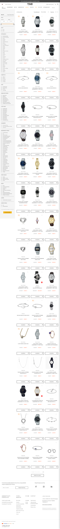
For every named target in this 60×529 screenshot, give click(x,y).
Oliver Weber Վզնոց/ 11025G (23, 343)
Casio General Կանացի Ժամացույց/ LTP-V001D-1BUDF (37, 202)
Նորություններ (33, 505)
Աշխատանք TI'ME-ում (20, 510)
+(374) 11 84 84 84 (46, 496)
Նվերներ (27, 7)
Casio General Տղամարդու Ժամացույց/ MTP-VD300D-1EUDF (52, 202)
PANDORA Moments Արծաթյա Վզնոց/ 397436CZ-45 (23, 430)
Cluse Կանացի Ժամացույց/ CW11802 (37, 174)
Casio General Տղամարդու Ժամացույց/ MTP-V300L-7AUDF (23, 145)
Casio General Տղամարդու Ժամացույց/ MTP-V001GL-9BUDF (52, 231)
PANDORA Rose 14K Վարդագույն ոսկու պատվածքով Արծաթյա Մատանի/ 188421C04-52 (23, 458)
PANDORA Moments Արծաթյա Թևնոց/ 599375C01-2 (51, 401)
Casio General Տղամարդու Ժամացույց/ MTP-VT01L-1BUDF (23, 401)
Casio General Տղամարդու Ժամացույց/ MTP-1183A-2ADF (37, 89)
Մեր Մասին (18, 500)
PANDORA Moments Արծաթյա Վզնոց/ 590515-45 (23, 373)
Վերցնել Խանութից (19, 508)
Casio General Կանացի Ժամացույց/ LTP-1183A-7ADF (23, 288)
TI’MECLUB (18, 512)
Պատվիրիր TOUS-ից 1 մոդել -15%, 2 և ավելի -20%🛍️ (30, 1)
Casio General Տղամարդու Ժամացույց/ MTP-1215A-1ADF (51, 316)
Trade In (17, 514)
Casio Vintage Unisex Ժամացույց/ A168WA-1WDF (37, 259)
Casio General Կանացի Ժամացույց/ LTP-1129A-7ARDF (23, 60)
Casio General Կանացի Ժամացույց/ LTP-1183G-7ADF (51, 259)
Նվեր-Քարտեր (33, 500)
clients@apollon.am (5, 526)
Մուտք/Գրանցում (50, 4)
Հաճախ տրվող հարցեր (6, 500)
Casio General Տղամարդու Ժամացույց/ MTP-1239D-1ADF (51, 32)
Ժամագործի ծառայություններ (7, 502)
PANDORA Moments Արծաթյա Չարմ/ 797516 (23, 231)
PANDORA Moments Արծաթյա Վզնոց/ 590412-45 (37, 373)
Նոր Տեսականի (4, 8)
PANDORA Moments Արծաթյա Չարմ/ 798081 (23, 259)
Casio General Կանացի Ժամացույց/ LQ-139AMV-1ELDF (23, 117)
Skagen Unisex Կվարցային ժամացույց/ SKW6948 (23, 202)
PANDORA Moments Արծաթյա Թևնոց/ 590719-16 (51, 117)
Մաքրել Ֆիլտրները (10, 14)
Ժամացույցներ (10, 7)
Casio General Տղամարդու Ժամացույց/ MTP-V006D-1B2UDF (37, 145)
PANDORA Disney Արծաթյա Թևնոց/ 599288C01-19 (37, 458)
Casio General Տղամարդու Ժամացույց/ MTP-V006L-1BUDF (51, 60)
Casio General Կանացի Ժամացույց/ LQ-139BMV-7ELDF (51, 373)
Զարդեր (15, 7)
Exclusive (40, 7)
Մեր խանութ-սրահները (47, 504)
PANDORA (32, 7)
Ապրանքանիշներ (46, 7)
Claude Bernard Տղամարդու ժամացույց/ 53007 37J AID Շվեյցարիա (37, 401)
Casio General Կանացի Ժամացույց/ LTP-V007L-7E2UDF (37, 60)
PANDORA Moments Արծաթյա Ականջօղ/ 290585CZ (51, 458)
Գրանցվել (27, 500)
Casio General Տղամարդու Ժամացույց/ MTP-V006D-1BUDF (37, 430)
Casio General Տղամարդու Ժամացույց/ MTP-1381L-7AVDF (51, 288)
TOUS (36, 7)
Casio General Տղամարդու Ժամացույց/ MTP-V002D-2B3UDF (23, 174)
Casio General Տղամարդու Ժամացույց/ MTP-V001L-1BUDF (51, 174)
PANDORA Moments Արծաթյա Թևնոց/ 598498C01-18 (51, 430)
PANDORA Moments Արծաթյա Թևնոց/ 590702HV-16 (37, 117)
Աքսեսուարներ (21, 7)
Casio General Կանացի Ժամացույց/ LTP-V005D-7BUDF (37, 344)
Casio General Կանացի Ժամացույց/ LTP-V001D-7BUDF (23, 32)
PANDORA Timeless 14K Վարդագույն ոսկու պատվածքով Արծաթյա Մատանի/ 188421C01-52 (52, 344)
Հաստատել (7, 212)
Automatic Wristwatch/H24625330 (37, 288)
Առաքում (17, 502)
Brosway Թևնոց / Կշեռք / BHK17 (23, 315)
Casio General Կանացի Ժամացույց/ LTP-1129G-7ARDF (37, 231)
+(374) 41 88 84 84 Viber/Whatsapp (50, 498)
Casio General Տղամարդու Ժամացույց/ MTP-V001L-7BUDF (37, 32)
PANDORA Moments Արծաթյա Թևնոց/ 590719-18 (37, 316)
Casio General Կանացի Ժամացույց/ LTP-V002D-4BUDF (51, 145)
